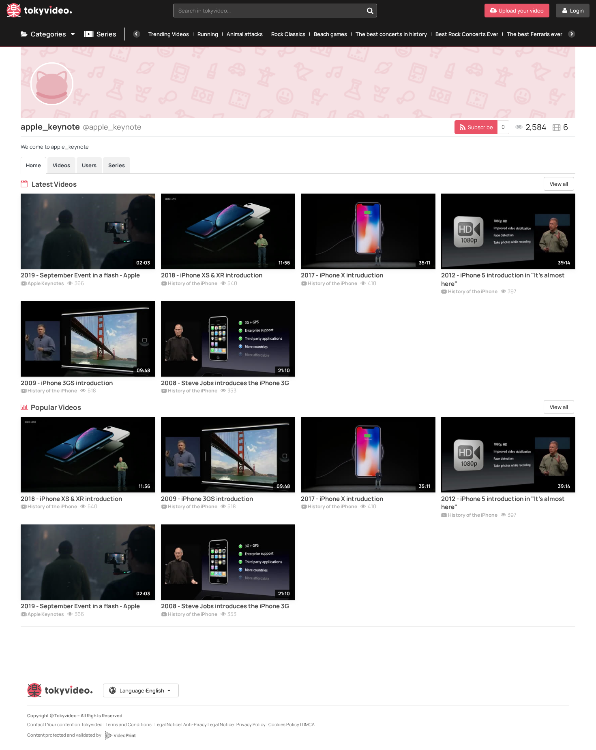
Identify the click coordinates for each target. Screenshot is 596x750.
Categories (48, 34)
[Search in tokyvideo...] (370, 10)
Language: (142, 690)
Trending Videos (168, 34)
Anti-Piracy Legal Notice (208, 724)
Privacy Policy (251, 724)
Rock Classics (288, 34)
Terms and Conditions (128, 724)
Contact (35, 724)
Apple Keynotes (45, 284)
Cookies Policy (283, 724)
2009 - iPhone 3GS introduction (67, 383)
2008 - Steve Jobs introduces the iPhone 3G (225, 383)
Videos (61, 165)
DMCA (308, 724)
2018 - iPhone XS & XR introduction (211, 275)
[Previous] (136, 34)
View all (559, 184)
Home (33, 165)
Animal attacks (245, 34)
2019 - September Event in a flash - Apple (80, 275)
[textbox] (268, 10)
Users (89, 165)
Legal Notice (167, 724)
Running (207, 34)
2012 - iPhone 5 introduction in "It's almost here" (503, 279)
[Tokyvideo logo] (39, 11)
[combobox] (275, 10)
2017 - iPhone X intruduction (342, 275)
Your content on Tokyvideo (75, 724)
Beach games (330, 34)
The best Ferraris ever (534, 34)
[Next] (571, 34)
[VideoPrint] (120, 735)
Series (106, 34)
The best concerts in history (391, 34)
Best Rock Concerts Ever (466, 34)
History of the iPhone (192, 284)
